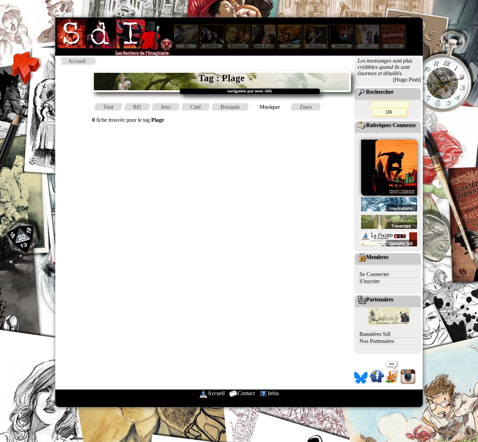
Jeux (166, 107)
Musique (269, 107)
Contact (246, 393)
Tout (108, 107)
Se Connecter (374, 274)
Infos (273, 393)
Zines (306, 107)
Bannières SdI (375, 334)
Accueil (76, 61)
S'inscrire (369, 281)
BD (137, 107)
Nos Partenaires (376, 341)
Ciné (195, 107)
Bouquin (230, 107)
